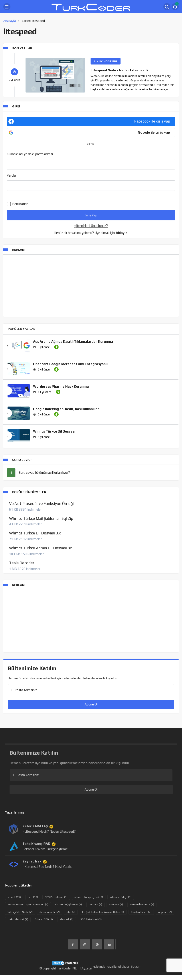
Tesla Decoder (21, 563)
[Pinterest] (97, 944)
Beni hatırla (20, 204)
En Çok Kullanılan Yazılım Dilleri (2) (103, 912)
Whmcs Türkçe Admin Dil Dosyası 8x (40, 548)
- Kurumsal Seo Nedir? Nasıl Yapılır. (47, 866)
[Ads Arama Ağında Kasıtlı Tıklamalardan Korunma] (19, 346)
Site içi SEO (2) (44, 919)
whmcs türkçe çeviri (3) (88, 897)
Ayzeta (86, 968)
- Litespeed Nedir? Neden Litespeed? (49, 831)
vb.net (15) (14, 897)
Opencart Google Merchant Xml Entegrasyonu (70, 364)
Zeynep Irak (31, 861)
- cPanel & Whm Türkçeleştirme (45, 849)
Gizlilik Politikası (118, 966)
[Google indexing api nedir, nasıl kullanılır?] (19, 413)
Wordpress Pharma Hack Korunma (61, 386)
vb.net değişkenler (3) (68, 904)
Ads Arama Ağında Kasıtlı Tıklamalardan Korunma (73, 341)
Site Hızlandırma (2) (142, 904)
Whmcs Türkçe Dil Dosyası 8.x (35, 533)
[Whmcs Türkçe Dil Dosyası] (19, 435)
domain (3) (95, 904)
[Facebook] (73, 944)
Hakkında (99, 966)
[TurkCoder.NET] (91, 6)
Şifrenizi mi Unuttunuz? (91, 226)
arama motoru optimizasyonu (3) (28, 904)
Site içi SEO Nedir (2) (20, 912)
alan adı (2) (66, 919)
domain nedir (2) (50, 912)
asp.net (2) (165, 912)
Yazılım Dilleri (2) (141, 912)
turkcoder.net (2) (18, 919)
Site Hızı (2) (116, 904)
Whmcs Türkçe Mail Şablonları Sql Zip (41, 518)
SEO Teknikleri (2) (91, 919)
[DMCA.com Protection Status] (65, 963)
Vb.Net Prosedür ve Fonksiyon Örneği (41, 503)
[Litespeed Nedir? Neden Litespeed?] (55, 75)
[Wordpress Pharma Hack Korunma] (19, 390)
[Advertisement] (91, 286)
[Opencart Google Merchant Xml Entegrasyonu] (19, 368)
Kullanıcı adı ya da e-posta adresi (30, 154)
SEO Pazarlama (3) (56, 897)
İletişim (136, 966)
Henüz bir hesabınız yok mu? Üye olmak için (91, 233)
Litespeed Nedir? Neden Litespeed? (119, 70)
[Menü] (6, 6)
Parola (11, 175)
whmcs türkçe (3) (120, 897)
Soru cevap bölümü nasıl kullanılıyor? (44, 472)
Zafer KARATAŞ (35, 826)
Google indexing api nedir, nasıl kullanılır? (66, 409)
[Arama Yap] (166, 6)
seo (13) (33, 897)
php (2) (71, 912)
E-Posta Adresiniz (24, 690)
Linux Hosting (105, 61)
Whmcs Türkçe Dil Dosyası (54, 431)
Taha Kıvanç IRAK (36, 844)
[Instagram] (85, 944)
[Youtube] (109, 944)
